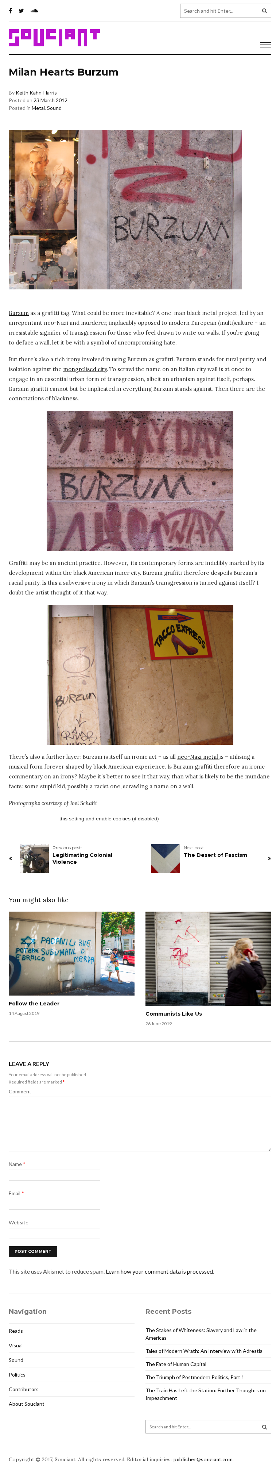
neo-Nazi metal (198, 756)
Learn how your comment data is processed (159, 1271)
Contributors (24, 1389)
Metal (38, 108)
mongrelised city (85, 369)
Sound (54, 108)
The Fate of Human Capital (175, 1364)
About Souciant (26, 1404)
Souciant (54, 38)
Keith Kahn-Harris (36, 92)
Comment (20, 1091)
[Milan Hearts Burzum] (140, 481)
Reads (16, 1331)
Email (16, 1193)
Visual (16, 1345)
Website (18, 1222)
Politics (17, 1374)
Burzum (19, 312)
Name (17, 1164)
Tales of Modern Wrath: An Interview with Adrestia (203, 1351)
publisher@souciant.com (203, 1459)
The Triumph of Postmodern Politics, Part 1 (194, 1377)
